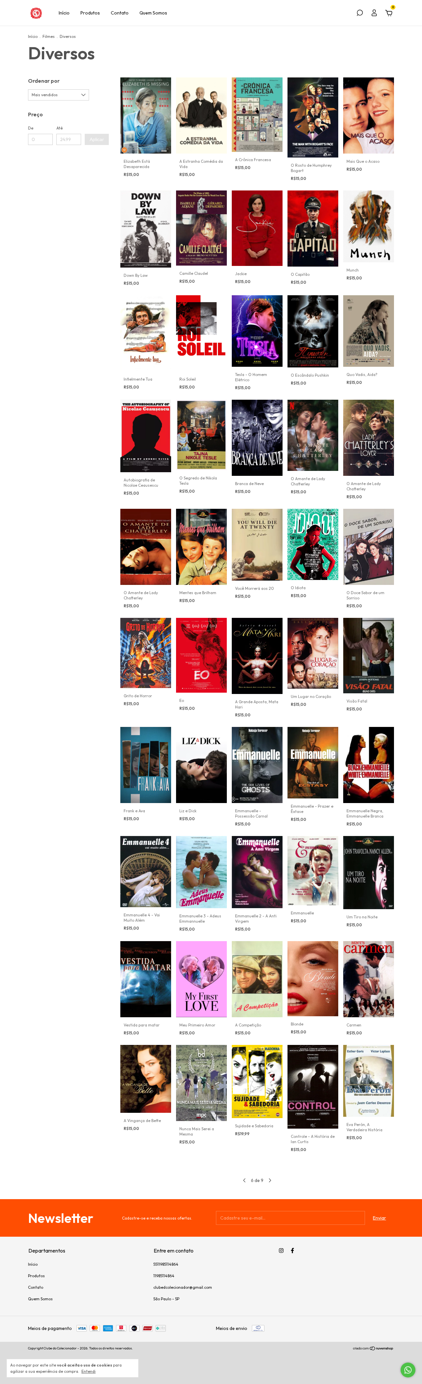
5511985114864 (165, 1264)
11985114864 (163, 1275)
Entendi (88, 1371)
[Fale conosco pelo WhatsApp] (408, 1370)
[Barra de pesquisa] (359, 14)
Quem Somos (153, 13)
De (30, 128)
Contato (120, 13)
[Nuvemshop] (373, 1349)
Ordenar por (44, 80)
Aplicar (97, 139)
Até (59, 128)
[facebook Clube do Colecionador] (292, 1250)
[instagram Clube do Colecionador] (281, 1250)
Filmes (49, 36)
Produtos (90, 13)
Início (64, 13)
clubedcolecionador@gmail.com (182, 1287)
